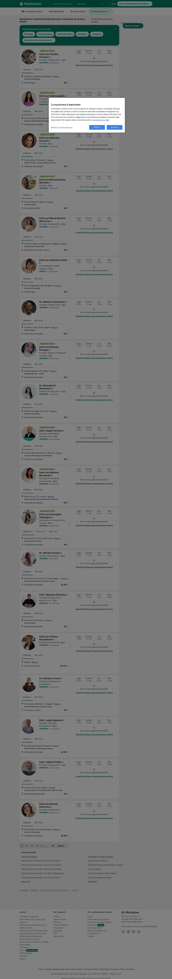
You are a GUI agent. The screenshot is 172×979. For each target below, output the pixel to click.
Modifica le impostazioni (61, 128)
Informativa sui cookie (100, 120)
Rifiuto (97, 127)
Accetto (114, 127)
